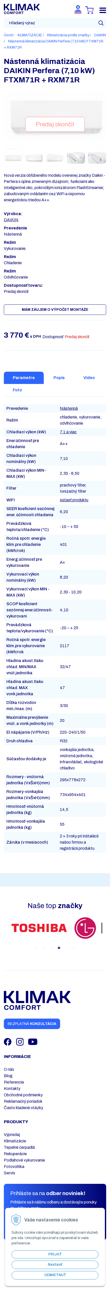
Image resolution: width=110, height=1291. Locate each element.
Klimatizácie (15, 1141)
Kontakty (12, 1088)
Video (89, 378)
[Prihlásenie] (78, 9)
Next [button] (106, 934)
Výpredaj (12, 1134)
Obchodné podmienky (23, 1095)
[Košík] (89, 10)
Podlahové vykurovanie (24, 1160)
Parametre (24, 378)
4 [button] (58, 948)
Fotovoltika (14, 1166)
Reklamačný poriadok (23, 1101)
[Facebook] (8, 1041)
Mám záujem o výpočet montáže (55, 310)
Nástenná (69, 408)
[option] (39, 928)
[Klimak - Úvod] (22, 8)
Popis (59, 378)
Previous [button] (3, 934)
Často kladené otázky (23, 1108)
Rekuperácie (15, 1154)
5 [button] (66, 948)
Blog (8, 1076)
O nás (9, 1069)
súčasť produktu (74, 500)
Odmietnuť (55, 1275)
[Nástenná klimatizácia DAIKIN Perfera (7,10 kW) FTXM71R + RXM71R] (55, 116)
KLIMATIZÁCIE (30, 35)
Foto (17, 390)
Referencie (14, 1082)
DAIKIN (100, 35)
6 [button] (74, 948)
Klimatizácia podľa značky (68, 35)
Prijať (55, 1254)
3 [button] (51, 948)
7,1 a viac (68, 432)
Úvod (8, 35)
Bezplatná (32, 1024)
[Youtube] (32, 1041)
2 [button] (43, 948)
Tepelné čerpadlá (19, 1147)
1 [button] (35, 948)
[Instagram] (20, 1041)
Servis (9, 1173)
